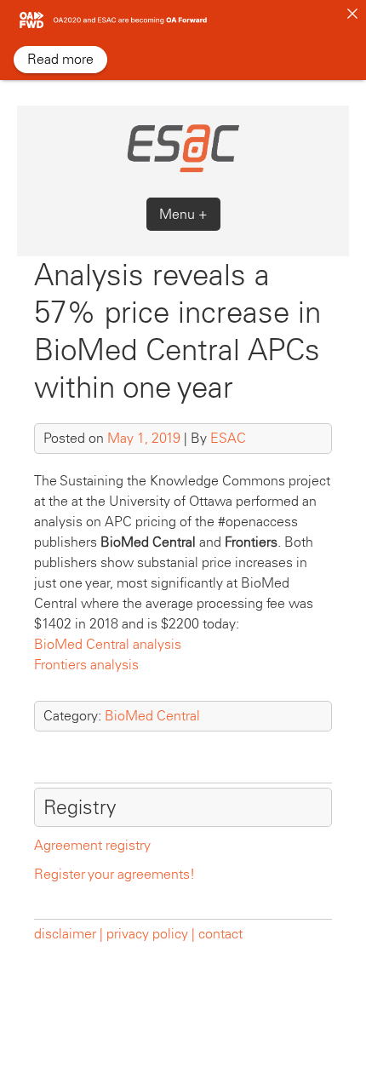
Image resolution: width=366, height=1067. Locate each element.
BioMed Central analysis (107, 644)
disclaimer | (70, 934)
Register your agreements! (114, 874)
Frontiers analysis (86, 665)
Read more (60, 59)
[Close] (352, 13)
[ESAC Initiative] (183, 170)
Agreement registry (92, 845)
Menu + (183, 214)
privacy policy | (150, 934)
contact (220, 934)
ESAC (228, 438)
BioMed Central (152, 716)
